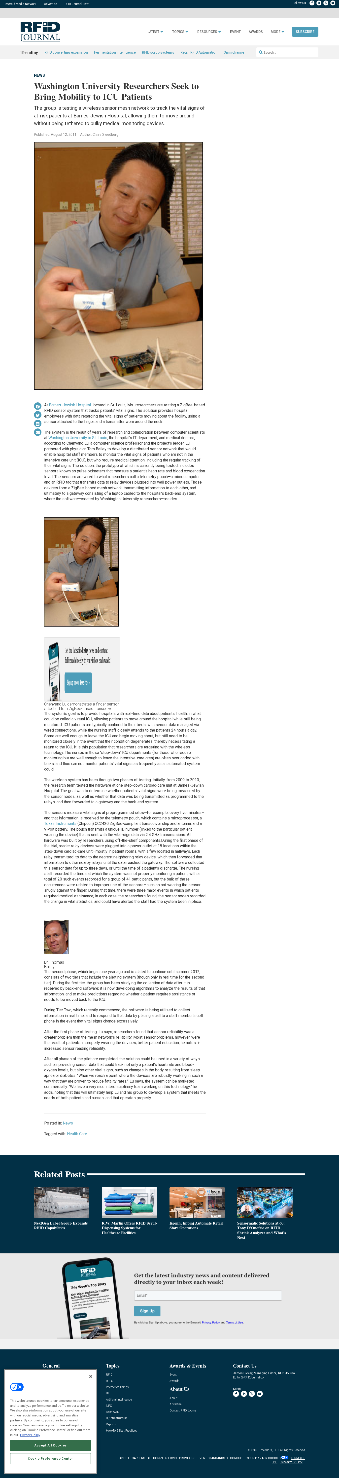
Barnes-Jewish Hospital (70, 405)
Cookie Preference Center (50, 1458)
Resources (207, 32)
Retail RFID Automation (198, 52)
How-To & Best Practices (121, 1430)
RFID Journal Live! (77, 3)
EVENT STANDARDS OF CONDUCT (221, 1458)
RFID (109, 1374)
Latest (153, 32)
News (39, 75)
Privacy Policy (30, 1435)
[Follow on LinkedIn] (318, 2)
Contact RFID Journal (183, 1410)
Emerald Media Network (20, 3)
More (275, 32)
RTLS (109, 1381)
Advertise (50, 3)
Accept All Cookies (50, 1445)
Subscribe (305, 32)
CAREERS (138, 1458)
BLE (108, 1393)
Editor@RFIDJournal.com (249, 1377)
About (173, 1398)
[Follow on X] (325, 2)
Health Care (77, 1133)
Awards (256, 32)
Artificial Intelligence (119, 1399)
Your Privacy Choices (263, 1458)
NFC (109, 1406)
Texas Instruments (60, 823)
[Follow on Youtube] (332, 2)
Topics (178, 32)
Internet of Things (117, 1387)
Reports (111, 1424)
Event (235, 32)
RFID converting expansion (66, 52)
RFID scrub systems (158, 52)
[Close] (90, 1376)
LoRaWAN (112, 1412)
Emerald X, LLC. (269, 1450)
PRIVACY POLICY (291, 1462)
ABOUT (124, 1458)
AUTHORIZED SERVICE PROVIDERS (171, 1458)
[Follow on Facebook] (311, 2)
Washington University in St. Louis (77, 437)
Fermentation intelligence (115, 52)
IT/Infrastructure (116, 1418)
